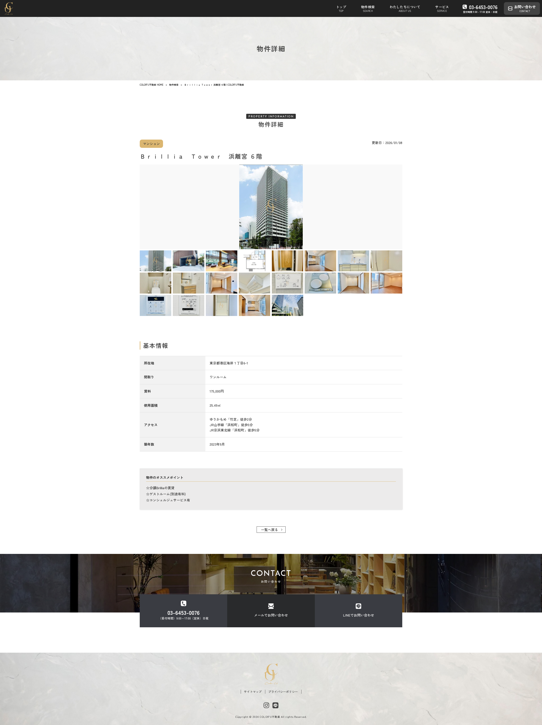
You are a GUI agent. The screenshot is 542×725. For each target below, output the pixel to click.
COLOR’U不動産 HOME (151, 84)
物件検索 (173, 84)
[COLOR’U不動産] (8, 8)
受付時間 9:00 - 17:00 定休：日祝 (480, 8)
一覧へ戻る (269, 529)
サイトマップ (253, 692)
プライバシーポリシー (283, 692)
